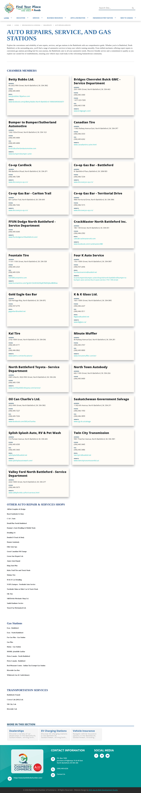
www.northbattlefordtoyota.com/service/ (25, 388)
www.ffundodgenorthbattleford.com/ (23, 237)
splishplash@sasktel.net (18, 455)
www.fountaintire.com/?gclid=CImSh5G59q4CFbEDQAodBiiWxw (33, 283)
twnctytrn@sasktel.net (82, 455)
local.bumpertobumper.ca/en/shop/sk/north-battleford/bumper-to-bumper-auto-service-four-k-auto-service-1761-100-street (100, 278)
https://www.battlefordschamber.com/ (28, 778)
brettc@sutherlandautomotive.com (22, 148)
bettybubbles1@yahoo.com (19, 96)
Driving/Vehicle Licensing (31, 25)
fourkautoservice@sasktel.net (85, 272)
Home (9, 25)
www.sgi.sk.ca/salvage (82, 421)
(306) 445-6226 (62, 768)
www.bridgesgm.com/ (82, 111)
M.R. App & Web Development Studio (103, 790)
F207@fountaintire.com (18, 277)
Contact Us (61, 774)
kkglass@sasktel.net (81, 316)
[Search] (132, 8)
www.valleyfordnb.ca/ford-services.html (24, 492)
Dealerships (47, 25)
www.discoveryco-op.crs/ (18, 182)
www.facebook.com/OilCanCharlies (22, 421)
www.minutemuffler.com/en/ (85, 356)
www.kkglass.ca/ (80, 322)
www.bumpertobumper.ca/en (20, 154)
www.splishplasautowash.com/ (21, 460)
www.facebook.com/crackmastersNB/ (88, 244)
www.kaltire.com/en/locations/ (20, 356)
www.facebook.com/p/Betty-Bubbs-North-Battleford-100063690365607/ (36, 101)
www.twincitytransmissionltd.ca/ (86, 460)
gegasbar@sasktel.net (17, 311)
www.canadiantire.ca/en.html (85, 144)
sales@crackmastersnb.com (85, 238)
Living (16, 25)
